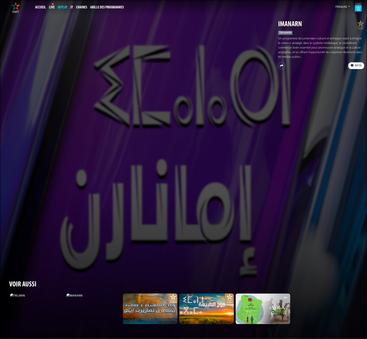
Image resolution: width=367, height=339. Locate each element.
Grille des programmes (107, 7)
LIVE (52, 7)
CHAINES (81, 7)
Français (341, 7)
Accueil (40, 7)
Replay (62, 7)
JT (71, 7)
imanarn (290, 24)
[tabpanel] (37, 295)
